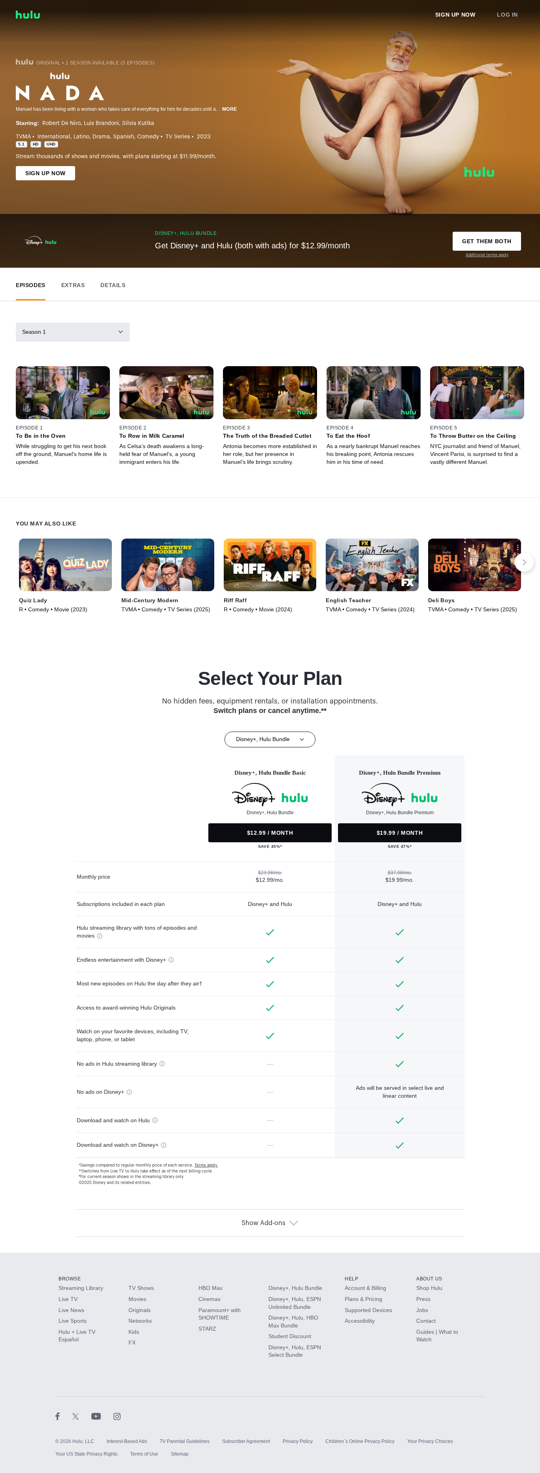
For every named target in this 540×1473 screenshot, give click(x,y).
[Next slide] (524, 562)
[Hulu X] (81, 1416)
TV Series (178, 137)
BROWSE (70, 1279)
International (54, 137)
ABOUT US (429, 1279)
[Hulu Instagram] (117, 1416)
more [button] (229, 109)
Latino (81, 137)
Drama (101, 137)
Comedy (148, 137)
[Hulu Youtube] (102, 1416)
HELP (351, 1279)
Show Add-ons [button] (263, 1223)
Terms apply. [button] (206, 1165)
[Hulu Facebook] (63, 1416)
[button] (30, 283)
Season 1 (34, 332)
